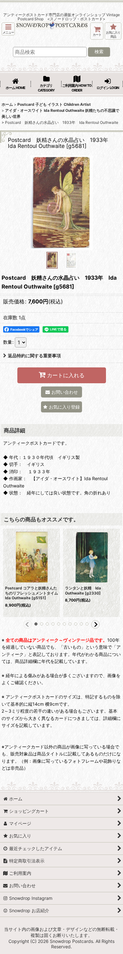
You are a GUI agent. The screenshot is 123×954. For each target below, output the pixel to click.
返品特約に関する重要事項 (34, 355)
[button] (8, 28)
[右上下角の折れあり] (61, 202)
